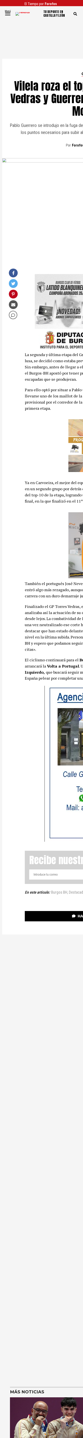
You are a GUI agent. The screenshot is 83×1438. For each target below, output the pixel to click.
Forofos (51, 4)
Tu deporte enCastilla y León (54, 14)
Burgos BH (59, 893)
